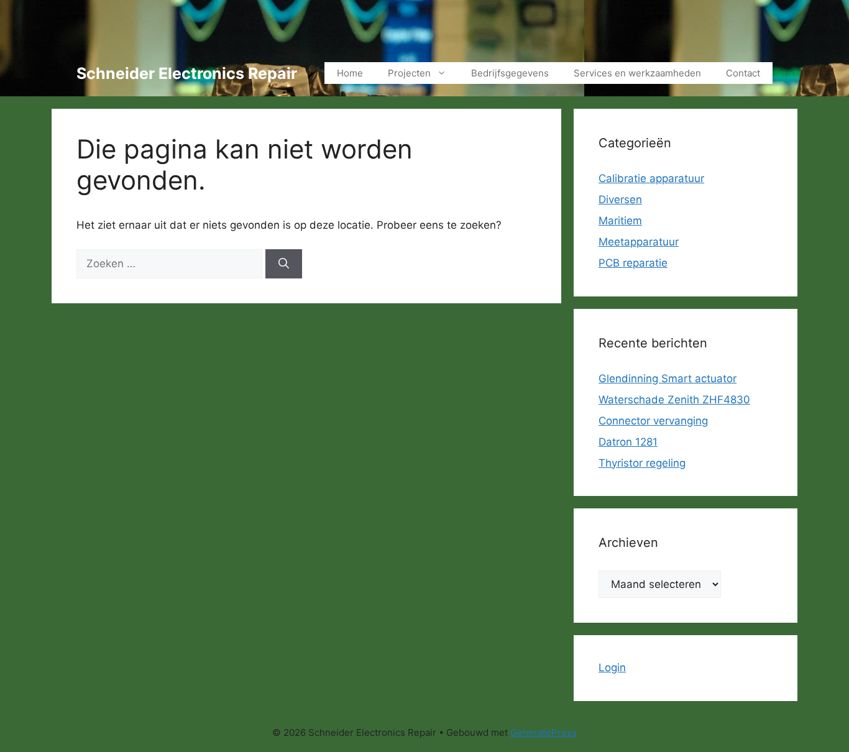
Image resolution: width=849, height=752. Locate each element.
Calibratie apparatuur (651, 178)
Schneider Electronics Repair (186, 73)
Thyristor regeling (642, 463)
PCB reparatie (633, 263)
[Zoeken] (283, 264)
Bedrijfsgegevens (510, 73)
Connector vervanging (653, 421)
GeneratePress (543, 732)
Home (350, 73)
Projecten (409, 73)
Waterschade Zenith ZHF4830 (674, 399)
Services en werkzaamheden (637, 73)
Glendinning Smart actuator (668, 378)
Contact (743, 73)
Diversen (620, 199)
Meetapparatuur (639, 242)
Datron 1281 (628, 442)
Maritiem (620, 220)
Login (612, 667)
